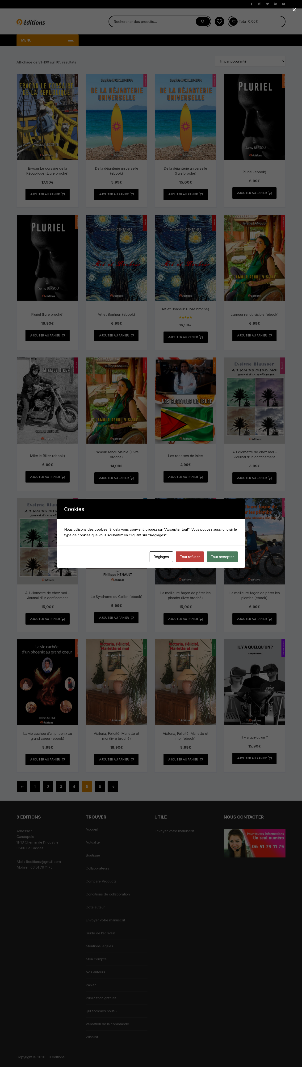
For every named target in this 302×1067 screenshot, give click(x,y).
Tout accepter (222, 557)
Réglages (161, 557)
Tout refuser (190, 557)
